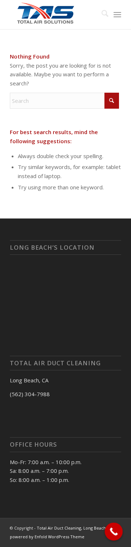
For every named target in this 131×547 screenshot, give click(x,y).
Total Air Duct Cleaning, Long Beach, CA (75, 528)
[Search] (101, 14)
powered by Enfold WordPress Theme (47, 536)
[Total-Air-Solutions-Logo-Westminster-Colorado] (54, 14)
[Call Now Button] (114, 532)
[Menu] (117, 14)
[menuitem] (101, 14)
